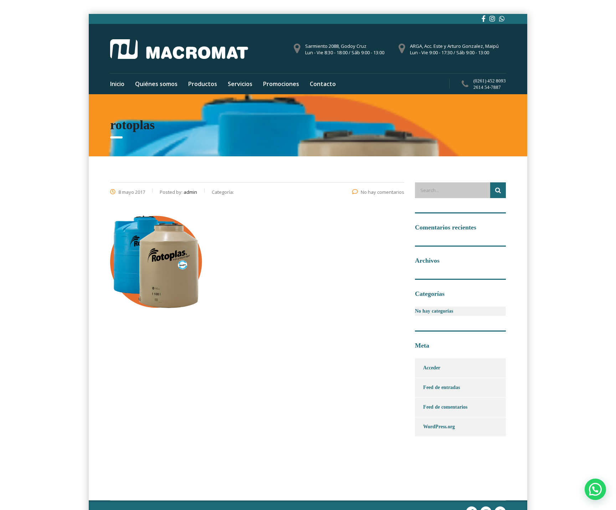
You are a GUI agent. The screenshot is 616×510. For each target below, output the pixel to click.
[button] (595, 489)
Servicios (240, 84)
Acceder (431, 367)
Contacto (323, 84)
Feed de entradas (441, 387)
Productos (202, 84)
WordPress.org (439, 426)
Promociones (281, 84)
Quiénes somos (156, 84)
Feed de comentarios (445, 407)
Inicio (117, 84)
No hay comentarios (382, 192)
